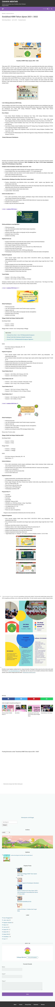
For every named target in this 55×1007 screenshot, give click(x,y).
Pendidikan (6, 936)
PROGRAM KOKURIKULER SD (24, 901)
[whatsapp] (46, 698)
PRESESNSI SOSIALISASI (29, 672)
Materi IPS (5, 932)
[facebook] (8, 698)
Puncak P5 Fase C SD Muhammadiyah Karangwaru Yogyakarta (20, 339)
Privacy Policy (28, 1004)
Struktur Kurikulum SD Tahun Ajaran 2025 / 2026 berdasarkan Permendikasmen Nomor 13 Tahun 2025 (27, 892)
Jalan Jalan (6, 920)
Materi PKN (6, 934)
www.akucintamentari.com (14, 670)
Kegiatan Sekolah (7, 922)
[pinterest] (34, 698)
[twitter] (21, 698)
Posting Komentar (22, 20)
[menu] (3, 9)
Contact (20, 1004)
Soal (4, 939)
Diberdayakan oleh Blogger (27, 817)
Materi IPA (5, 929)
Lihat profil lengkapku (32, 957)
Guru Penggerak (7, 917)
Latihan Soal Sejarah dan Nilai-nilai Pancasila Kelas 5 (22, 855)
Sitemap (43, 1004)
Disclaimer (36, 1004)
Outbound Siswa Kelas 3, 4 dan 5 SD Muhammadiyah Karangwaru (20, 335)
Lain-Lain (5, 927)
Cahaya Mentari (10, 1)
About (15, 1004)
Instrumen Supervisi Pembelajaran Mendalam (28, 883)
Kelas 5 (5, 925)
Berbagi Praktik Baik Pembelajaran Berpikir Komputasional (19, 337)
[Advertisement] (27, 31)
